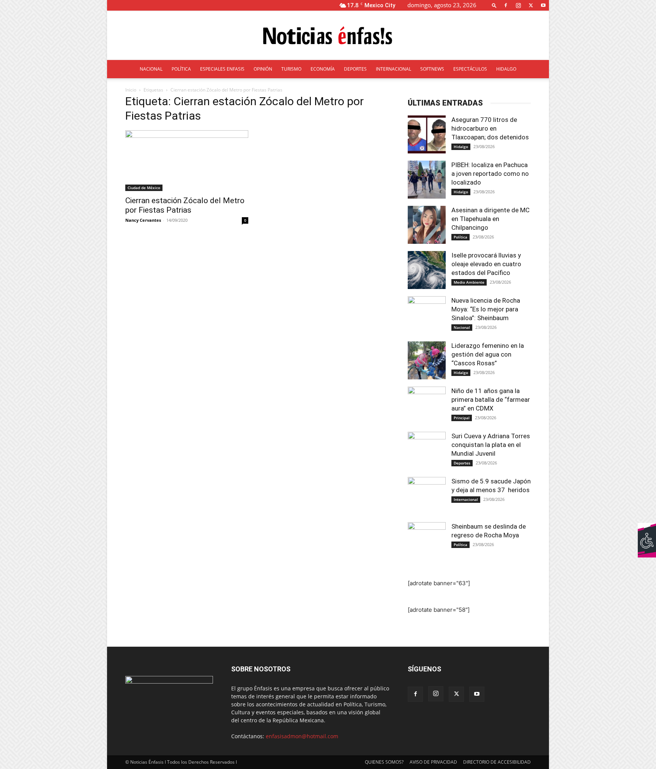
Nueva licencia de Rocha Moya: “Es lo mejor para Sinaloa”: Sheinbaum (485, 309)
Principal (462, 417)
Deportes (462, 463)
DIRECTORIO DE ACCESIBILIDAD (497, 762)
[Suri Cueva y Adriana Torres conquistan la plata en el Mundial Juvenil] (427, 451)
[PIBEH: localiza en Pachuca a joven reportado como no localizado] (427, 180)
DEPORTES (355, 69)
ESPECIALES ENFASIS (222, 69)
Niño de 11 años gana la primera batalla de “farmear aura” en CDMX (490, 399)
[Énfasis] (328, 36)
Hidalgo (461, 146)
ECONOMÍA (323, 69)
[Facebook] (505, 5)
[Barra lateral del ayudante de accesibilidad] (647, 532)
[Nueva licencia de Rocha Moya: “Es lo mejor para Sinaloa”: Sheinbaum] (427, 315)
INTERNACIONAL (393, 69)
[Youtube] (543, 5)
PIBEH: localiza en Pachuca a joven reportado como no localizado (490, 173)
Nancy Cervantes (143, 220)
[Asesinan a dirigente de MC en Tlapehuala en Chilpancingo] (427, 225)
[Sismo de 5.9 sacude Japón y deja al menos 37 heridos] (427, 496)
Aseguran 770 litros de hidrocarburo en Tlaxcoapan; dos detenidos (490, 128)
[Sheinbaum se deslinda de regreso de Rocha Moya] (427, 541)
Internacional (466, 499)
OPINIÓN (263, 69)
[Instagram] (518, 5)
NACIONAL (151, 69)
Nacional (462, 327)
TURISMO (291, 69)
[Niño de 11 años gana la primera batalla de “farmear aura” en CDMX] (427, 406)
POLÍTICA (181, 69)
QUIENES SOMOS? (384, 762)
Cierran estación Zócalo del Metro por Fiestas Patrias (184, 205)
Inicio (130, 90)
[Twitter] (530, 5)
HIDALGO (506, 69)
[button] (494, 5)
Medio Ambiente (469, 282)
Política (460, 237)
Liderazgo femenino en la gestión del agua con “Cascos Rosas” (487, 354)
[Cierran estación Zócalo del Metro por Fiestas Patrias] (186, 160)
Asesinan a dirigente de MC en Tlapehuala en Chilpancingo (490, 218)
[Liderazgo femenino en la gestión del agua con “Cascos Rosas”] (427, 360)
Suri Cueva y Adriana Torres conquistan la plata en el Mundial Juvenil (490, 444)
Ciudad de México (144, 187)
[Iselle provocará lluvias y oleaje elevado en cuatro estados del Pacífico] (427, 270)
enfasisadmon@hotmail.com (302, 736)
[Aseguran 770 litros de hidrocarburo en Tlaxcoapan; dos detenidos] (427, 134)
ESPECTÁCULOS (470, 69)
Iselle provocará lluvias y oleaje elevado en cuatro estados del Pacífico (486, 263)
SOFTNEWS (432, 69)
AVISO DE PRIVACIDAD (433, 762)
